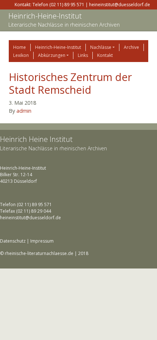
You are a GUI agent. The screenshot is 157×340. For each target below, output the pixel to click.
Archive (131, 47)
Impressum (42, 241)
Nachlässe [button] (100, 47)
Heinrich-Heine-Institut (45, 16)
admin (23, 110)
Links (83, 55)
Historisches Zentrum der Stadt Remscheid (70, 83)
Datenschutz (13, 241)
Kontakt (105, 55)
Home (19, 47)
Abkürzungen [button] (51, 55)
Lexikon (21, 55)
